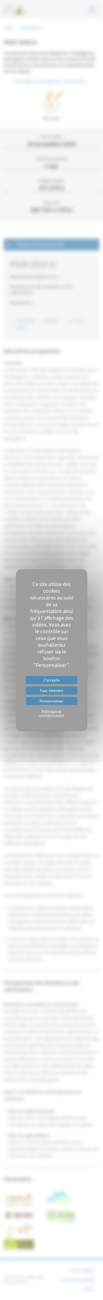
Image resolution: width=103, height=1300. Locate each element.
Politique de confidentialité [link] (51, 713)
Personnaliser (52, 700)
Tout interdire (52, 690)
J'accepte (51, 679)
